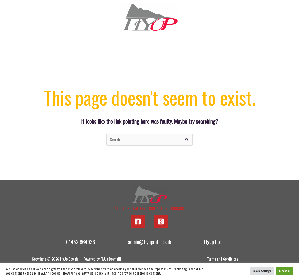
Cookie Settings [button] (262, 271)
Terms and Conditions (222, 259)
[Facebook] (138, 221)
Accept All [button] (284, 271)
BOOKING (202, 41)
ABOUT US (98, 41)
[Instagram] (161, 221)
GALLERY (131, 41)
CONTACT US (166, 41)
